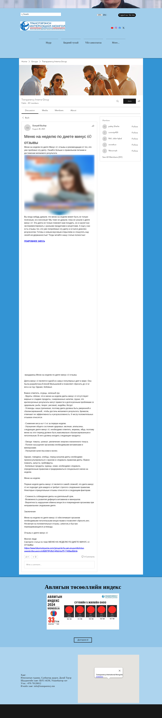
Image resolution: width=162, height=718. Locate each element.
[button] (71, 41)
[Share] (93, 125)
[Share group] (138, 101)
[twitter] (123, 28)
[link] (30, 110)
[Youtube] (112, 28)
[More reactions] (34, 556)
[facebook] (119, 28)
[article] (59, 347)
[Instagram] (116, 28)
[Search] (117, 101)
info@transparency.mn (44, 686)
